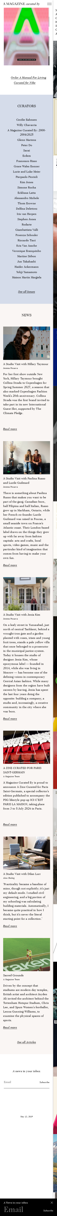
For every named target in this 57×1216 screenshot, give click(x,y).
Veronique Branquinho (26, 251)
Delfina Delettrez (26, 208)
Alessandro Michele (26, 198)
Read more (10, 429)
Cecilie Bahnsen (26, 119)
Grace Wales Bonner (27, 166)
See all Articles (26, 1042)
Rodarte (27, 224)
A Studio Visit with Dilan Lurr (22, 874)
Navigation (49, 4)
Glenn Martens (26, 139)
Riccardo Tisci (27, 240)
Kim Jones (26, 182)
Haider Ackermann (27, 266)
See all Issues (26, 291)
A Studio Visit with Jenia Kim (21, 614)
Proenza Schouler (27, 235)
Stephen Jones (26, 219)
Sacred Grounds (13, 975)
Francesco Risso (26, 161)
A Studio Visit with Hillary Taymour (25, 364)
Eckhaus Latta (27, 192)
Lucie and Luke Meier (26, 171)
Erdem (26, 155)
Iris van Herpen (26, 214)
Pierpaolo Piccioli (27, 176)
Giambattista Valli (26, 229)
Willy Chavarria (27, 125)
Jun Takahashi (26, 261)
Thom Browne (27, 203)
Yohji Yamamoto (26, 272)
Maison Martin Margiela (26, 277)
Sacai (26, 150)
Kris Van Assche (26, 245)
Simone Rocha (26, 187)
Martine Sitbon (26, 256)
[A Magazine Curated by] (24, 4)
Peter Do (26, 145)
